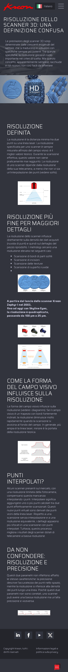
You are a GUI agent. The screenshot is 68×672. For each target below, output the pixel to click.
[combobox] (45, 6)
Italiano (48, 6)
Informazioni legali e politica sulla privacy (47, 650)
